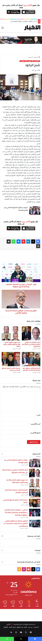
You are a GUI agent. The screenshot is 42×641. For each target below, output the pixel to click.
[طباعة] (38, 246)
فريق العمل (12, 627)
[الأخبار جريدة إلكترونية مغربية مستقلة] (32, 28)
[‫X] (33, 241)
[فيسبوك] (38, 241)
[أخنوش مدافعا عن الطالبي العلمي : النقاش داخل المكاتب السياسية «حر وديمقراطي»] (34, 523)
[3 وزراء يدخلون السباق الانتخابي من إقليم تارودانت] (34, 210)
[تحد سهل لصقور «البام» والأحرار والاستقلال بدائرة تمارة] (11, 333)
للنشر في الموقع (22, 627)
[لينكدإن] (28, 241)
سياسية (23, 61)
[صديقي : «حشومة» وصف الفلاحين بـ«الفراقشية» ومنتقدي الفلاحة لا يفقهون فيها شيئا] (34, 512)
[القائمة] (3, 28)
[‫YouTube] (29, 569)
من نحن (30, 627)
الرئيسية (36, 57)
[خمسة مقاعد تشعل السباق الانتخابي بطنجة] (11, 359)
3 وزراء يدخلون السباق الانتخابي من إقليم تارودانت (16, 461)
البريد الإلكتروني (35, 424)
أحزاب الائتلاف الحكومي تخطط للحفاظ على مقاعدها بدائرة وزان (31, 344)
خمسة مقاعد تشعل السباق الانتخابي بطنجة (11, 369)
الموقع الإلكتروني (35, 433)
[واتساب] (14, 241)
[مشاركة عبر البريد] (9, 241)
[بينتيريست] (23, 241)
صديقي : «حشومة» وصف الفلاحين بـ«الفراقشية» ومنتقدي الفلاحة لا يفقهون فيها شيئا (16, 512)
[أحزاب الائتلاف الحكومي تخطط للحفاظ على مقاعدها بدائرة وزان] (31, 333)
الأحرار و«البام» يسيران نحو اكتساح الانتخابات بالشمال (31, 369)
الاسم (38, 415)
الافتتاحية (36, 61)
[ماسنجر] (19, 241)
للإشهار (5, 627)
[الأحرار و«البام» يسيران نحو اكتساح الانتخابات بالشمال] (31, 359)
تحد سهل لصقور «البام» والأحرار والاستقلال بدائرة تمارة (11, 344)
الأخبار (8, 624)
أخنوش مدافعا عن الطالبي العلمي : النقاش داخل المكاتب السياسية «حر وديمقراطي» (16, 523)
